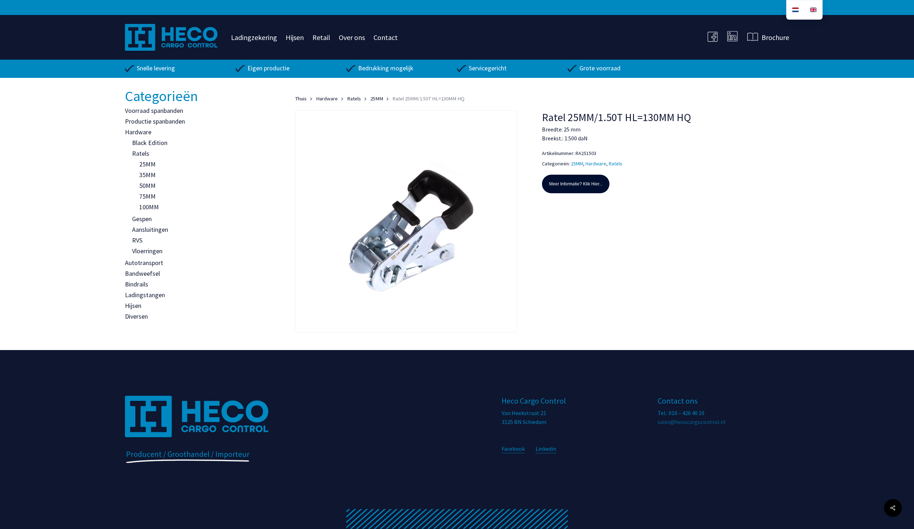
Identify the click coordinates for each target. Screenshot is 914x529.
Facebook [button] (513, 448)
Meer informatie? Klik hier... (575, 183)
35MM (147, 175)
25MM (147, 164)
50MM (147, 185)
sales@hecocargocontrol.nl (691, 421)
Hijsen (133, 305)
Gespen (142, 219)
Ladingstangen (145, 295)
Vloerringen (147, 251)
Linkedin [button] (546, 448)
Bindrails (136, 284)
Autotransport (144, 263)
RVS (137, 240)
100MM (149, 207)
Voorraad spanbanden (154, 110)
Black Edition (149, 143)
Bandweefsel (142, 273)
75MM (147, 196)
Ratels (140, 153)
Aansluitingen (150, 229)
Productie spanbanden (155, 121)
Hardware (138, 132)
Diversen (136, 316)
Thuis (301, 98)
